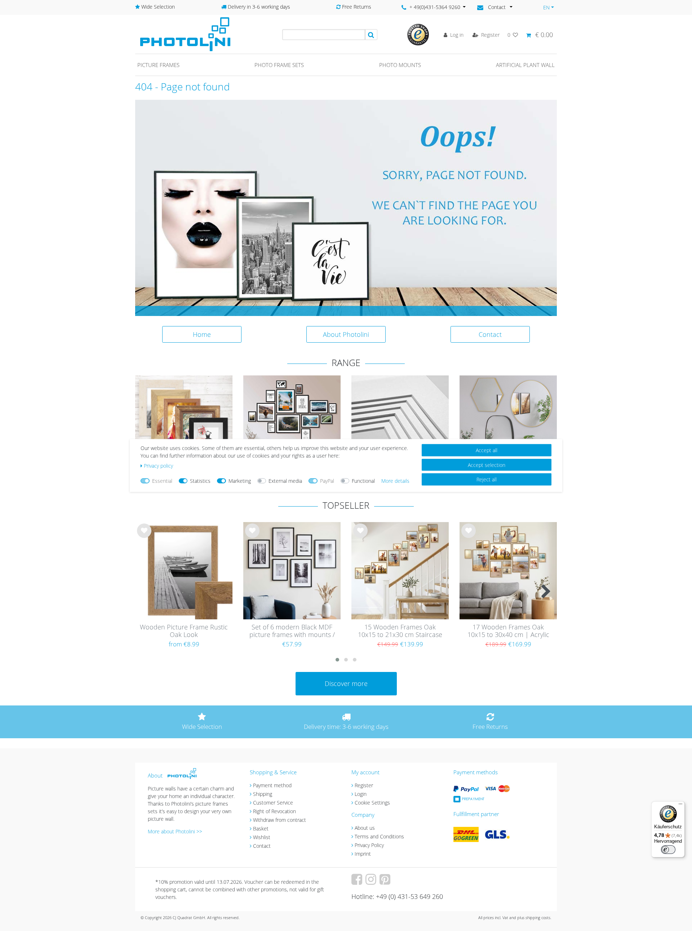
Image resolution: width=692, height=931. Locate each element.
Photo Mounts (400, 64)
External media (285, 480)
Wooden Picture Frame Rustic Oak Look (184, 631)
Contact (490, 334)
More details (395, 480)
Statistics (200, 480)
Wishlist (261, 837)
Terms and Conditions (379, 836)
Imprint (363, 853)
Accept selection (486, 464)
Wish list (144, 536)
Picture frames (158, 64)
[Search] (371, 34)
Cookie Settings (372, 802)
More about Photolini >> (175, 831)
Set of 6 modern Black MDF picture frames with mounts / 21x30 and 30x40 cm (292, 631)
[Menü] (680, 805)
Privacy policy (158, 465)
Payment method (272, 785)
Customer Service (273, 802)
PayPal (327, 480)
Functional (363, 480)
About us (365, 827)
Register (364, 785)
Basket (261, 828)
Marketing (240, 480)
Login (361, 793)
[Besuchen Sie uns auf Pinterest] (386, 881)
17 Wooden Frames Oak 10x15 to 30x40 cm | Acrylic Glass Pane (508, 631)
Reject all (486, 479)
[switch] (668, 849)
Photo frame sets (279, 64)
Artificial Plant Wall (525, 64)
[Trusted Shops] (418, 34)
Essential (162, 480)
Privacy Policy (369, 845)
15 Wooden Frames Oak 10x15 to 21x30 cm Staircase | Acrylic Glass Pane (400, 631)
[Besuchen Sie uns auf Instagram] (371, 881)
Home (202, 334)
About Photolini (346, 334)
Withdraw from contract (279, 819)
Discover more (346, 683)
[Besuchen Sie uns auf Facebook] (357, 881)
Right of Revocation (274, 811)
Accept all (486, 450)
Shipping (262, 793)
